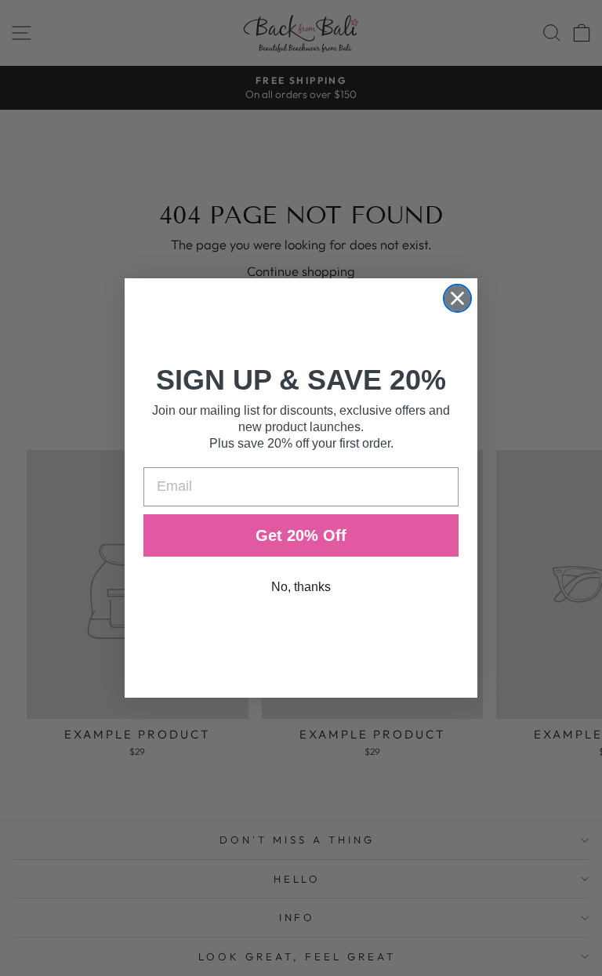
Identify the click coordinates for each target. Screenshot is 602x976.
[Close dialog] (457, 298)
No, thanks (301, 586)
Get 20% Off (301, 535)
